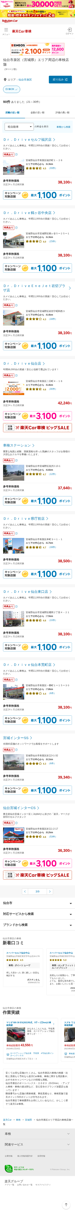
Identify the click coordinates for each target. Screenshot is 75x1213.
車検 (18, 1119)
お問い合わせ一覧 (24, 1185)
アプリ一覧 (9, 1185)
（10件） (52, 620)
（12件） (52, 474)
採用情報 (41, 1156)
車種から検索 (63, 127)
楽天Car (7, 1119)
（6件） (52, 693)
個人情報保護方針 (25, 1156)
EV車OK (10, 89)
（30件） (52, 389)
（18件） (52, 319)
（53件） (52, 836)
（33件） (52, 168)
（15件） (52, 241)
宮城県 (28, 1119)
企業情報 (8, 1156)
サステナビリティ (43, 1185)
